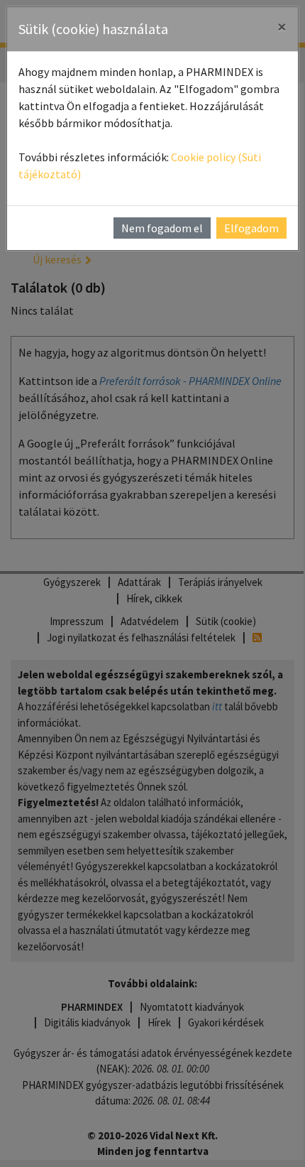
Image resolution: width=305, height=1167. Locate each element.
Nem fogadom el (162, 228)
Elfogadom (251, 228)
